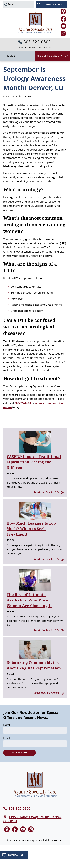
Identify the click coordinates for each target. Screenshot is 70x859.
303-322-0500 (37, 42)
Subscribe (19, 752)
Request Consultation (53, 55)
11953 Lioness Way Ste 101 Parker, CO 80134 (32, 819)
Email (6, 738)
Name (7, 724)
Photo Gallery (53, 4)
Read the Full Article (47, 492)
